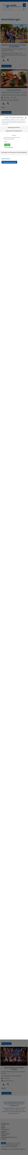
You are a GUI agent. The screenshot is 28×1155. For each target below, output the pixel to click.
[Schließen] (25, 117)
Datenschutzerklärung (5, 158)
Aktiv (7, 145)
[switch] (7, 145)
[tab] (14, 127)
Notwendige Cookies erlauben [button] (14, 127)
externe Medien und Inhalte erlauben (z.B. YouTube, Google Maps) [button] (14, 152)
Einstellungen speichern (10, 162)
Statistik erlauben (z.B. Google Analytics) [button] (14, 131)
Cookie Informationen (8, 147)
